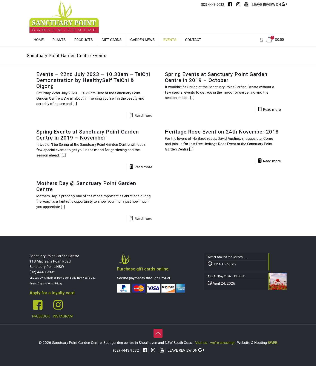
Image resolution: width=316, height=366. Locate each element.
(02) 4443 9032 (212, 5)
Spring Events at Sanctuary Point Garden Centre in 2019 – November (87, 135)
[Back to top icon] (158, 333)
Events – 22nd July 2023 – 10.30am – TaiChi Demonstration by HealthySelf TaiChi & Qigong (93, 80)
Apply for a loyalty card (52, 292)
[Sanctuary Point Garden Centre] (64, 21)
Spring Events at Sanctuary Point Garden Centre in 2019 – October (216, 77)
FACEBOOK (41, 316)
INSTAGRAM (63, 316)
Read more (143, 115)
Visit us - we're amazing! (215, 342)
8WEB (272, 342)
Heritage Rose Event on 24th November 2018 (222, 132)
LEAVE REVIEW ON (267, 5)
